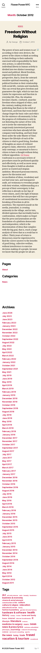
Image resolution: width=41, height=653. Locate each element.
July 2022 (7, 346)
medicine (25, 621)
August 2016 (8, 490)
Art (4, 595)
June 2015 (7, 537)
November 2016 (9, 481)
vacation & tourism (15, 638)
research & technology (29, 630)
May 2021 (6, 372)
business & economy (12, 597)
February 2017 (9, 471)
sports (27, 632)
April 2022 (7, 352)
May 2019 (6, 382)
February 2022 (9, 359)
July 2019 (6, 375)
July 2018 (6, 415)
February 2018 (9, 431)
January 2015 (8, 546)
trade (22, 635)
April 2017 (7, 464)
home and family (29, 615)
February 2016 (9, 510)
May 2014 (6, 573)
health (31, 612)
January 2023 (9, 326)
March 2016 (7, 507)
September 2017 (10, 448)
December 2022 (9, 329)
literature (15, 621)
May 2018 (6, 421)
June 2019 (7, 379)
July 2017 (6, 454)
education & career (9, 607)
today (16, 635)
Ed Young (25, 155)
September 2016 (10, 487)
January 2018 (8, 435)
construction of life (9, 603)
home (18, 615)
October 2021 (8, 365)
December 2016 (9, 477)
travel (30, 635)
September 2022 (10, 339)
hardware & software (14, 612)
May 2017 (6, 461)
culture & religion (10, 605)
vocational (34, 639)
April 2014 (7, 576)
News (20, 26)
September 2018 (10, 408)
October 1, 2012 (29, 42)
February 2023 (9, 323)
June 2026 (7, 313)
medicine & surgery (12, 624)
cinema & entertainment (12, 600)
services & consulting (16, 632)
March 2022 (8, 355)
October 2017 (8, 444)
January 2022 (8, 362)
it (32, 618)
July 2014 (6, 566)
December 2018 (9, 398)
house (4, 618)
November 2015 (9, 520)
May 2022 (7, 349)
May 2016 (6, 500)
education (24, 605)
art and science (12, 595)
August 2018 (8, 411)
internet (11, 618)
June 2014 (7, 569)
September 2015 (10, 527)
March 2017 (7, 467)
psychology (15, 630)
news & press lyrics (12, 627)
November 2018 (9, 402)
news (33, 624)
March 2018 (7, 428)
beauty (26, 595)
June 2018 (7, 418)
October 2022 (8, 336)
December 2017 (9, 438)
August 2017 (8, 451)
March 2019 (7, 388)
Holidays (12, 615)
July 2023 (7, 316)
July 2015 (6, 533)
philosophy (6, 630)
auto (21, 595)
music (26, 624)
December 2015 (9, 517)
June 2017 (7, 458)
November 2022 (9, 332)
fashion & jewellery (10, 610)
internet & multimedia (23, 618)
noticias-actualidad (31, 627)
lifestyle (6, 621)
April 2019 (7, 385)
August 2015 (8, 530)
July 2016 (6, 494)
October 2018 (8, 405)
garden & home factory (28, 610)
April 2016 (7, 504)
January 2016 (8, 514)
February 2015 (9, 543)
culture (21, 602)
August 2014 (8, 563)
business (33, 595)
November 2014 (9, 553)
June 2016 (7, 497)
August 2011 (8, 583)
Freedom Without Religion (20, 34)
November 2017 (9, 441)
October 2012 (8, 579)
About (5, 269)
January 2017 (8, 474)
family (20, 607)
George (14, 42)
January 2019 (8, 395)
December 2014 (9, 550)
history (5, 615)
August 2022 (8, 342)
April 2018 (7, 425)
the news (7, 635)
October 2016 (8, 484)
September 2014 (10, 560)
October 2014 (8, 556)
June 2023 (7, 319)
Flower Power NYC (20, 5)
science (5, 632)
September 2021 (10, 369)
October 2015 (8, 523)
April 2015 (7, 540)
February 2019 (9, 392)
